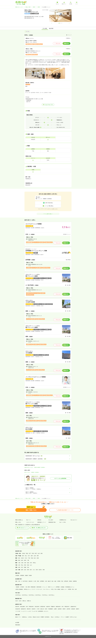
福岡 (22, 569)
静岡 (25, 560)
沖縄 (44, 569)
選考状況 (39, 519)
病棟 (16, 581)
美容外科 (17, 606)
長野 (38, 555)
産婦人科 (42, 608)
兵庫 (25, 562)
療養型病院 (33, 586)
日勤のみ (24, 600)
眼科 (46, 608)
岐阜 (22, 560)
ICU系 (35, 581)
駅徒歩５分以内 (36, 617)
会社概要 (17, 622)
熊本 (31, 569)
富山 (26, 555)
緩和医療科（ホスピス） (43, 611)
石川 (29, 555)
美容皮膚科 (22, 606)
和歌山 (34, 562)
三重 (28, 560)
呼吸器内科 (31, 606)
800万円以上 (51, 595)
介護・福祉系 (48, 581)
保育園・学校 (60, 581)
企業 (76, 589)
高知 (28, 567)
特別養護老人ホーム (69, 586)
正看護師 (17, 575)
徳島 (19, 567)
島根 (28, 565)
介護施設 (62, 586)
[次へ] (68, 23)
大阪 (19, 562)
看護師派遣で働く (52, 522)
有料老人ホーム (27, 589)
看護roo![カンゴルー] (19, 7)
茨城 (32, 558)
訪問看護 (42, 581)
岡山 (22, 565)
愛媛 (25, 567)
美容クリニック (51, 586)
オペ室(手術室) (24, 581)
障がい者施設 (57, 589)
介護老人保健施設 (19, 589)
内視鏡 (70, 581)
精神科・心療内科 (66, 608)
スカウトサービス (30, 522)
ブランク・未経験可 (65, 617)
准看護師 (22, 575)
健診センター (64, 589)
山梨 (35, 555)
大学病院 (22, 586)
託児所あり (57, 617)
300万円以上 (18, 595)
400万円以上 (25, 595)
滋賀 (28, 562)
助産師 (30, 575)
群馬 (38, 558)
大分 (34, 569)
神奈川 (22, 558)
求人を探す (51, 519)
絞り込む (28, 31)
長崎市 (39, 7)
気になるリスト (74, 519)
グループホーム (46, 589)
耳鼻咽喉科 (50, 608)
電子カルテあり (27, 472)
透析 (38, 581)
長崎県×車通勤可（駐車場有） (39, 467)
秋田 (36, 553)
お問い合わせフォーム (23, 527)
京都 (22, 562)
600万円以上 (38, 595)
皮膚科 (55, 608)
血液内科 (48, 606)
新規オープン (18, 617)
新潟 (23, 555)
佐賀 (25, 569)
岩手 (30, 553)
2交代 (16, 600)
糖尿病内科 (58, 606)
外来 (19, 581)
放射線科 (73, 608)
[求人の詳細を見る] (48, 234)
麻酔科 (77, 608)
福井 (32, 555)
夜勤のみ (29, 600)
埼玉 (26, 558)
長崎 (28, 569)
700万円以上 (45, 595)
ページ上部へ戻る (47, 213)
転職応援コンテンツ (41, 522)
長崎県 (34, 7)
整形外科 (29, 608)
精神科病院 (39, 586)
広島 (19, 565)
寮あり (52, 617)
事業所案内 (17, 624)
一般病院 (17, 586)
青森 (27, 553)
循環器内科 (42, 606)
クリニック (44, 586)
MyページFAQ (63, 522)
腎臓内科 (53, 606)
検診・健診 (54, 581)
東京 (19, 558)
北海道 (23, 553)
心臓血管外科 (73, 606)
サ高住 (52, 589)
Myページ (28, 519)
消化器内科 (37, 606)
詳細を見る (66, 43)
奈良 (31, 562)
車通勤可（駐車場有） (35, 472)
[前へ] (52, 23)
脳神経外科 (23, 608)
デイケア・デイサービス (37, 589)
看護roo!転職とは (19, 519)
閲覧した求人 (18, 522)
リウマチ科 (17, 611)
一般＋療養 (27, 586)
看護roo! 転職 (27, 7)
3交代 (20, 600)
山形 (39, 553)
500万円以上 (31, 595)
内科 (27, 606)
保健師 (26, 575)
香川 (22, 567)
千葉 (29, 558)
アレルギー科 (34, 611)
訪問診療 (66, 581)
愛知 (19, 560)
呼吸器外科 (67, 606)
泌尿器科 (60, 608)
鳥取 (25, 565)
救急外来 (30, 581)
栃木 (35, 558)
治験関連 (75, 581)
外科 (63, 606)
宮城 (33, 553)
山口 (31, 565)
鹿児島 (40, 569)
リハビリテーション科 (26, 611)
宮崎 (37, 569)
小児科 (38, 608)
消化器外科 (17, 608)
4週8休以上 (24, 617)
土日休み (30, 617)
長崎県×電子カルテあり (28, 467)
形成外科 (34, 608)
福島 (42, 553)
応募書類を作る (63, 519)
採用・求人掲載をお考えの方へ (39, 527)
